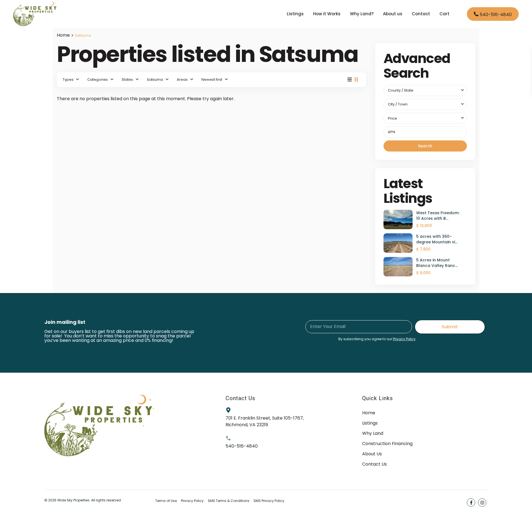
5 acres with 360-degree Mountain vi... (436, 239)
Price (392, 118)
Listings (295, 14)
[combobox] (425, 90)
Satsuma (155, 79)
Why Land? (362, 14)
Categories (97, 79)
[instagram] (482, 502)
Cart (444, 14)
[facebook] (471, 502)
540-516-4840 (496, 14)
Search (425, 146)
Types (68, 79)
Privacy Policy (404, 339)
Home (63, 35)
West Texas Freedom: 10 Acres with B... (437, 215)
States (127, 79)
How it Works (327, 14)
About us (392, 14)
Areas (182, 79)
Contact (421, 14)
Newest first (211, 79)
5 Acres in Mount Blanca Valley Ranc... (437, 262)
